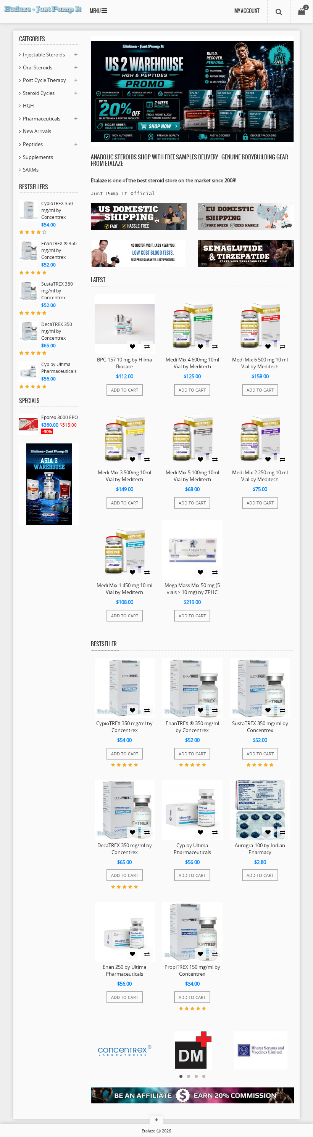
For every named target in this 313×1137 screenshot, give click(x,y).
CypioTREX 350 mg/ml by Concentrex (57, 210)
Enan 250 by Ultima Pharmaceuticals (124, 970)
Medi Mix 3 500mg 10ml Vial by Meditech (124, 476)
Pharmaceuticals (41, 118)
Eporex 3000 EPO (59, 417)
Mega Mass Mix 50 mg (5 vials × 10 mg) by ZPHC (192, 589)
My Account (247, 11)
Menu (96, 11)
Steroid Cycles (39, 93)
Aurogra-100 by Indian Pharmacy (260, 849)
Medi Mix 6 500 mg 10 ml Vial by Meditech (260, 363)
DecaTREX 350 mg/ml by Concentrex (56, 331)
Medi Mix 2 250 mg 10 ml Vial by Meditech (260, 476)
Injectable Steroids (44, 54)
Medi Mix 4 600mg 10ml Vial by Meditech (192, 363)
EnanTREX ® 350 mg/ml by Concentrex (59, 250)
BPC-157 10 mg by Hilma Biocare (124, 363)
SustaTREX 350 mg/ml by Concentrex (57, 291)
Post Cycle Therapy (44, 80)
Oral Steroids (37, 67)
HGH (28, 105)
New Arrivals (37, 131)
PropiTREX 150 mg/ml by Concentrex (192, 970)
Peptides (33, 144)
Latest (98, 280)
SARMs (31, 169)
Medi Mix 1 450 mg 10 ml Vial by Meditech (124, 589)
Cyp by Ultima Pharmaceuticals (59, 367)
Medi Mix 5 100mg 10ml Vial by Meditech (192, 476)
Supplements (38, 157)
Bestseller (104, 644)
